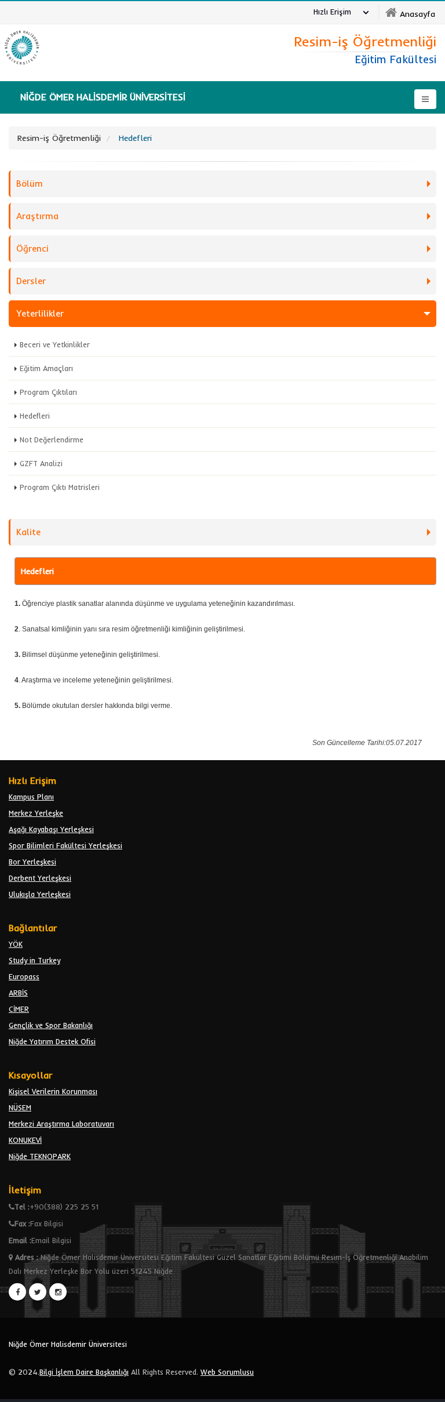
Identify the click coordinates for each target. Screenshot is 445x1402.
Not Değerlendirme (51, 439)
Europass (24, 976)
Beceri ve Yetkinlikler (55, 344)
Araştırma (37, 215)
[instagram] (58, 1292)
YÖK (16, 944)
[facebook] (17, 1292)
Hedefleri (35, 415)
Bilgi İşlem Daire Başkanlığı (84, 1371)
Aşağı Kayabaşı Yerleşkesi (51, 829)
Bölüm (29, 183)
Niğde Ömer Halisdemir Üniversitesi (68, 1344)
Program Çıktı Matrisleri (60, 487)
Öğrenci (32, 248)
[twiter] (37, 1292)
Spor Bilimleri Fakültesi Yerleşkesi (65, 845)
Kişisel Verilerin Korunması (53, 1091)
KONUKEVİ (25, 1140)
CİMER (19, 1009)
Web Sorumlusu (227, 1371)
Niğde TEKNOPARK (40, 1156)
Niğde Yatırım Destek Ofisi (52, 1041)
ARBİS (18, 992)
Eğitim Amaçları (46, 368)
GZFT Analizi (41, 463)
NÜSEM (20, 1107)
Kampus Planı (31, 796)
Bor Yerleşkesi (32, 861)
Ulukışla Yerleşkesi (40, 894)
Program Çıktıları (48, 392)
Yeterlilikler (40, 313)
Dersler (31, 280)
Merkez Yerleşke (36, 813)
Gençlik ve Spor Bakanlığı (51, 1025)
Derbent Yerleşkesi (40, 877)
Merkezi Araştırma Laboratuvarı (61, 1123)
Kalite (28, 531)
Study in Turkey (34, 960)
